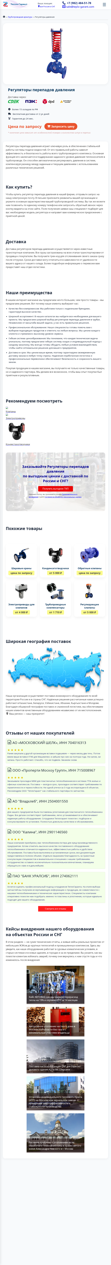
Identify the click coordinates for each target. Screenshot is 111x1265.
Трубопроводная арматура (20, 17)
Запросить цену (62, 126)
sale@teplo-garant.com (79, 6)
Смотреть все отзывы (55, 908)
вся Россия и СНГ (47, 6)
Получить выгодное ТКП (55, 488)
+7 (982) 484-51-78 (79, 3)
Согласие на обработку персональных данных (63, 497)
